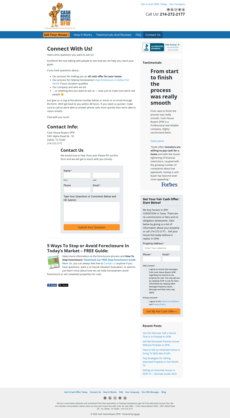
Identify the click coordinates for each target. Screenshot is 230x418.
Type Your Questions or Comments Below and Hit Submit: (90, 198)
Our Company (177, 4)
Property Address (153, 243)
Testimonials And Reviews (113, 35)
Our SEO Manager (150, 392)
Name (68, 170)
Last (94, 180)
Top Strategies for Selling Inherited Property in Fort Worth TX (160, 362)
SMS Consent (149, 265)
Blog (164, 392)
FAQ (138, 35)
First (65, 180)
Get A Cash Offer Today (154, 4)
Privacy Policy (159, 304)
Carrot (136, 414)
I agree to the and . (164, 303)
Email (97, 185)
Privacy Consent (150, 297)
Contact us (110, 263)
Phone (67, 185)
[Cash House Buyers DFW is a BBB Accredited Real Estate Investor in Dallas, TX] (162, 47)
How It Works (83, 35)
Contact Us (152, 35)
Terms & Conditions (170, 301)
